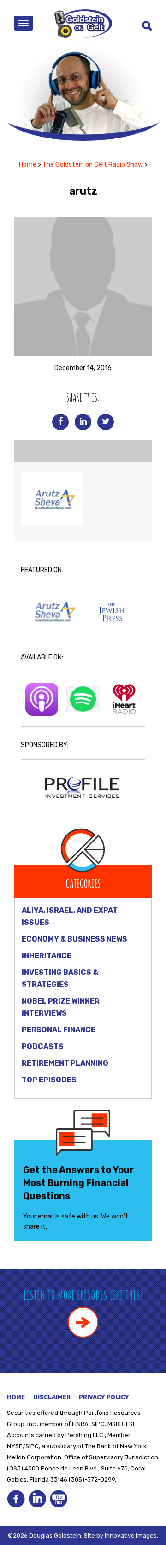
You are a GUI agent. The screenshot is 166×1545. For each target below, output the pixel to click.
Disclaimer (52, 1397)
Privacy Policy (104, 1397)
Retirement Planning (65, 1063)
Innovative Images (131, 1535)
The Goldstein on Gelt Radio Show (92, 165)
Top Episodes (49, 1079)
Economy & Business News (74, 939)
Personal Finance (58, 1029)
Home (27, 165)
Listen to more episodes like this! (83, 1295)
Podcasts (43, 1046)
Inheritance (46, 955)
